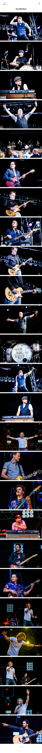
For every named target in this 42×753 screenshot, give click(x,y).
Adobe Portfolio (23, 750)
